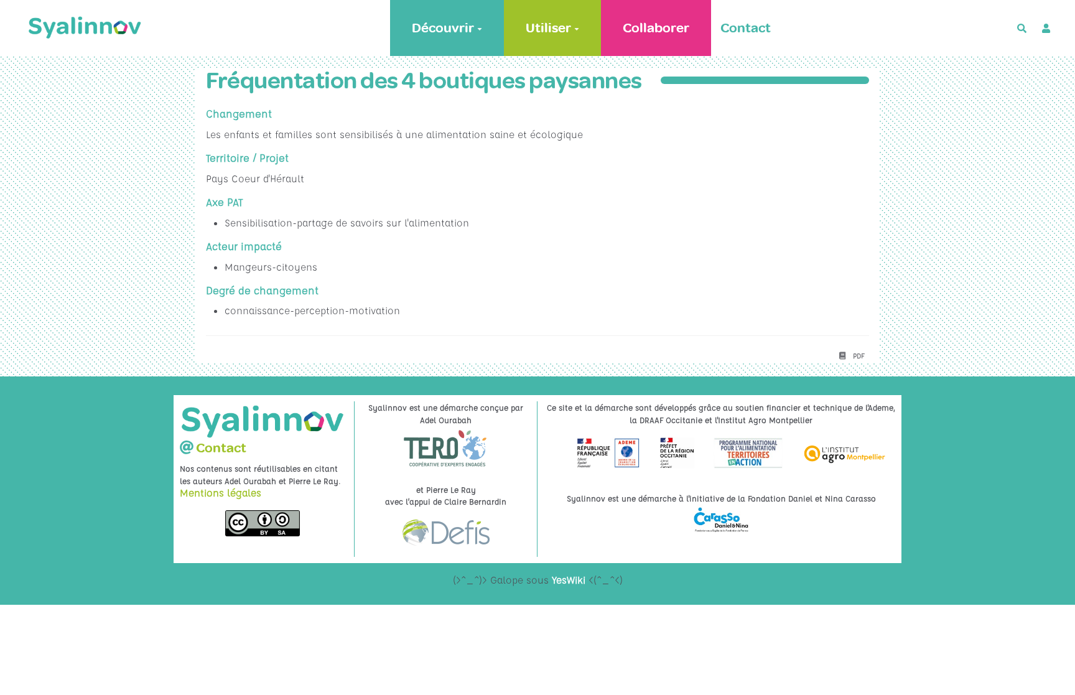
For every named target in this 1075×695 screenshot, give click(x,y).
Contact (745, 28)
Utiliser (548, 28)
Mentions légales (220, 493)
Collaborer (656, 28)
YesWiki (568, 580)
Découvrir (443, 28)
